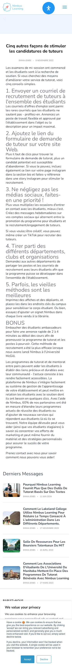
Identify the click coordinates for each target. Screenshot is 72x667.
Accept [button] (27, 659)
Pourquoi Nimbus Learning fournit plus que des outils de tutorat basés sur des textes (45, 488)
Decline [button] (44, 659)
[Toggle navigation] (64, 7)
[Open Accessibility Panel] (48, 8)
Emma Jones (25, 60)
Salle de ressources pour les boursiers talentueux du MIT (44, 544)
